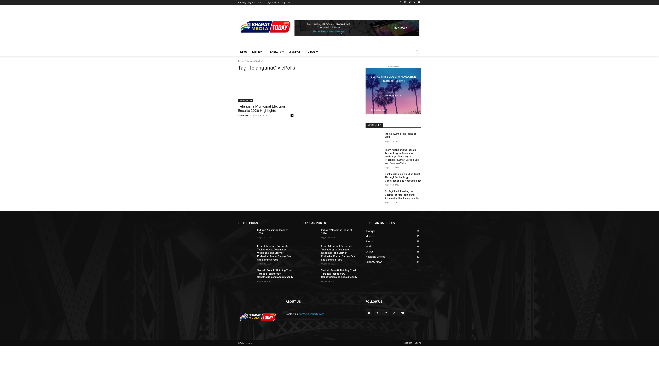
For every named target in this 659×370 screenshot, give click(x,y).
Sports (418, 342)
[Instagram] (405, 2)
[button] (417, 52)
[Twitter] (410, 2)
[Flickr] (385, 312)
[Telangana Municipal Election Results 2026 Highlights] (265, 88)
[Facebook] (400, 2)
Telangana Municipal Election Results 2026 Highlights (261, 108)
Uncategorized (245, 100)
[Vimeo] (414, 2)
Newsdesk (243, 115)
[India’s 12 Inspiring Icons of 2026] (374, 138)
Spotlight (407, 342)
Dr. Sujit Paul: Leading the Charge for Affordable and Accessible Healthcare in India (402, 194)
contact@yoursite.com (311, 314)
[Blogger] (369, 312)
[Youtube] (419, 2)
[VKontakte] (402, 312)
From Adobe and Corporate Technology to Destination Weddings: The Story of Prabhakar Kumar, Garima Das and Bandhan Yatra (402, 157)
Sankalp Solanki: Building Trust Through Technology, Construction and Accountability (403, 177)
